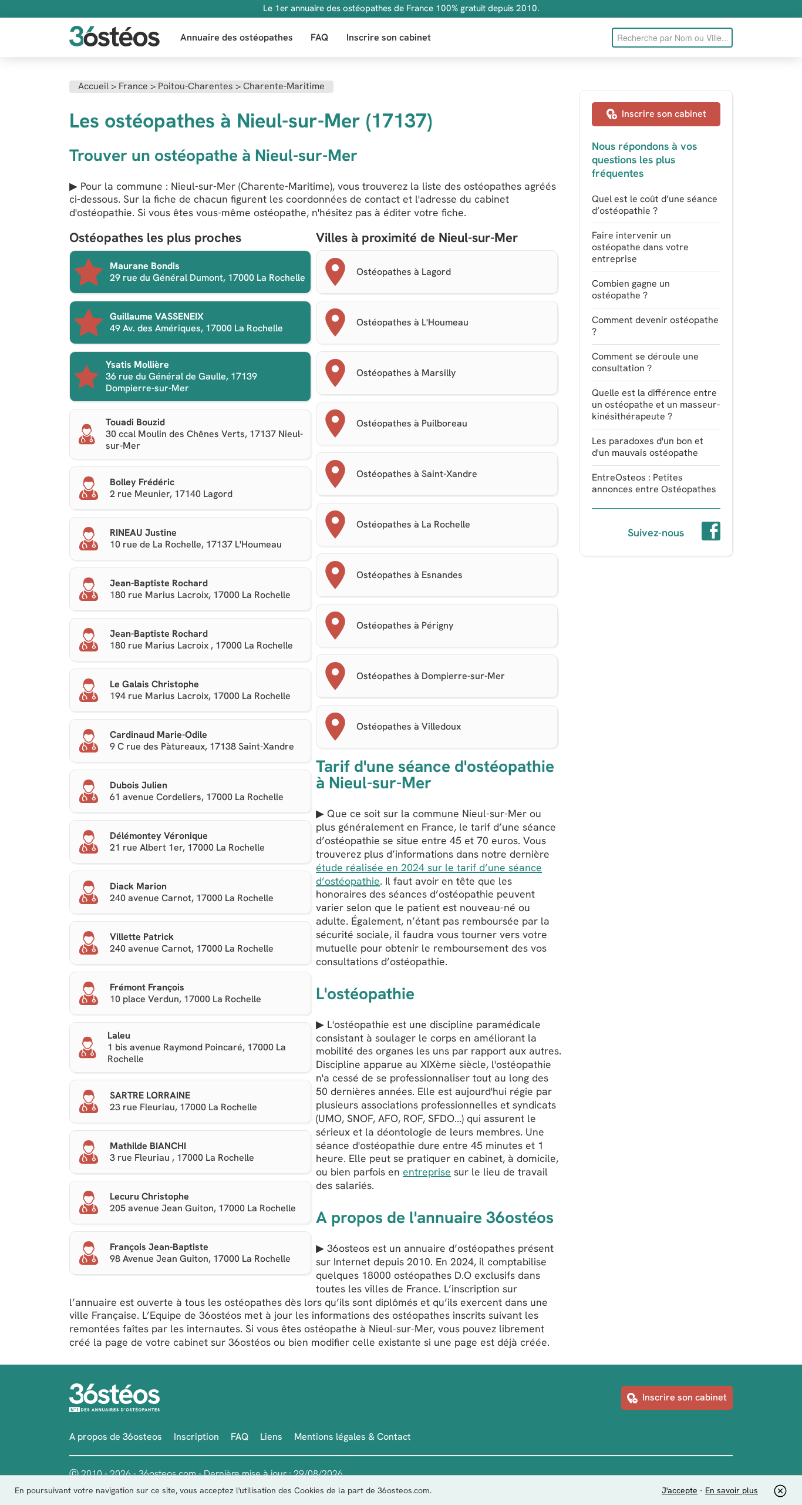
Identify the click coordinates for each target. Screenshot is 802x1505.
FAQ (320, 37)
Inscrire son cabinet (388, 37)
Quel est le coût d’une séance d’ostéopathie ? (654, 205)
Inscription (196, 1436)
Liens (271, 1436)
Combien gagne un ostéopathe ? (631, 289)
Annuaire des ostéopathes (236, 37)
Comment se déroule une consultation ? (645, 362)
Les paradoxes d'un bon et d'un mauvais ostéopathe (647, 447)
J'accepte (679, 1490)
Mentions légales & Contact (352, 1436)
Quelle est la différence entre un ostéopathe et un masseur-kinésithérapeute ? (656, 404)
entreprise (427, 1171)
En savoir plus (731, 1490)
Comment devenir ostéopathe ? (655, 326)
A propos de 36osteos (115, 1436)
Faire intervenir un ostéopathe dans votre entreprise (640, 247)
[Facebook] (711, 533)
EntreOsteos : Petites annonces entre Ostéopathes (654, 483)
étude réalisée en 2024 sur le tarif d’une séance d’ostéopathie (429, 874)
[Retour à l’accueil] (114, 37)
